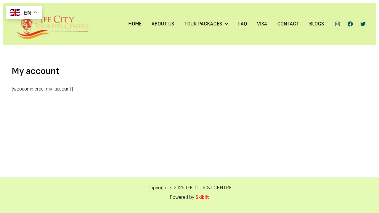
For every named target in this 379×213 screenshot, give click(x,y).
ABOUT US (163, 24)
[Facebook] (350, 24)
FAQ (242, 24)
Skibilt (202, 197)
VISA (262, 24)
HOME (135, 24)
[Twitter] (363, 24)
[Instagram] (337, 24)
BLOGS (316, 24)
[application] (225, 24)
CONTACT (288, 24)
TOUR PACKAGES (203, 24)
